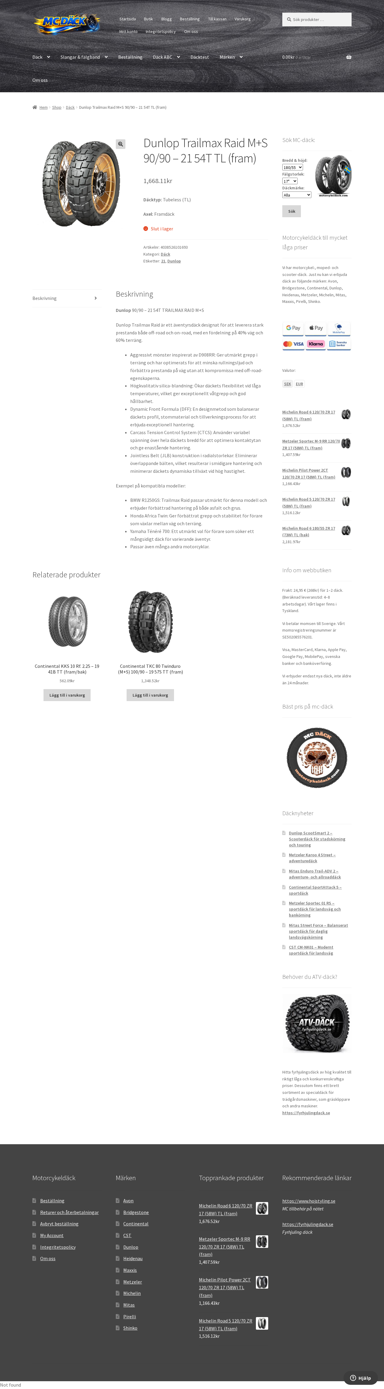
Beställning (190, 19)
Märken (227, 57)
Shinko (130, 1328)
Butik (148, 19)
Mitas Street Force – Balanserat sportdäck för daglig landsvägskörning (318, 931)
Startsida (127, 19)
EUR (299, 383)
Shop (57, 107)
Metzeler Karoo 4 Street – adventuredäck (312, 857)
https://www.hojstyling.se (308, 1201)
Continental (135, 1224)
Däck (37, 57)
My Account (52, 1235)
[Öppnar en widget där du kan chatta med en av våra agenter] (361, 1378)
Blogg (166, 19)
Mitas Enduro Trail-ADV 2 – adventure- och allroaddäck (315, 874)
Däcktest (199, 57)
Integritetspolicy (161, 31)
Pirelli (129, 1316)
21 (163, 261)
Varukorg (243, 19)
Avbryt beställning (59, 1224)
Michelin (132, 1293)
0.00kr (296, 57)
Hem (44, 107)
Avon (128, 1201)
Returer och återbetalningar (69, 1212)
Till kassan (217, 19)
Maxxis (130, 1270)
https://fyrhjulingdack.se (306, 1112)
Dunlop (174, 261)
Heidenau (132, 1258)
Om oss (191, 31)
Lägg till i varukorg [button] (67, 695)
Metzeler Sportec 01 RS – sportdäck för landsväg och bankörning (315, 909)
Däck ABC (162, 57)
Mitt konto (128, 31)
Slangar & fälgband (80, 57)
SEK (287, 383)
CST (127, 1235)
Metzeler (132, 1282)
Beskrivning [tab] (44, 298)
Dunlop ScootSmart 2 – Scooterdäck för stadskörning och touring (317, 839)
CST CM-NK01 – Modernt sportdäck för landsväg (311, 950)
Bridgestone (136, 1212)
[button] (120, 144)
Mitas (129, 1305)
